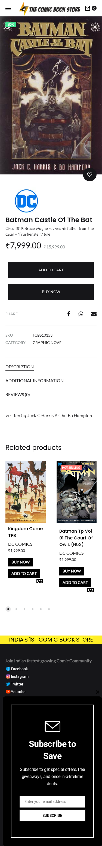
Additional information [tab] (34, 380)
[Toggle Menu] (8, 8)
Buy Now (51, 291)
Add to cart (51, 270)
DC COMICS (20, 544)
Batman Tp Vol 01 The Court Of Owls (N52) (76, 538)
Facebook (19, 669)
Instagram (20, 676)
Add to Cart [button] (24, 573)
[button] (8, 609)
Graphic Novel (48, 342)
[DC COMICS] (25, 201)
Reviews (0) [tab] (17, 394)
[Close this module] (97, 692)
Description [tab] (19, 366)
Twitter (17, 684)
